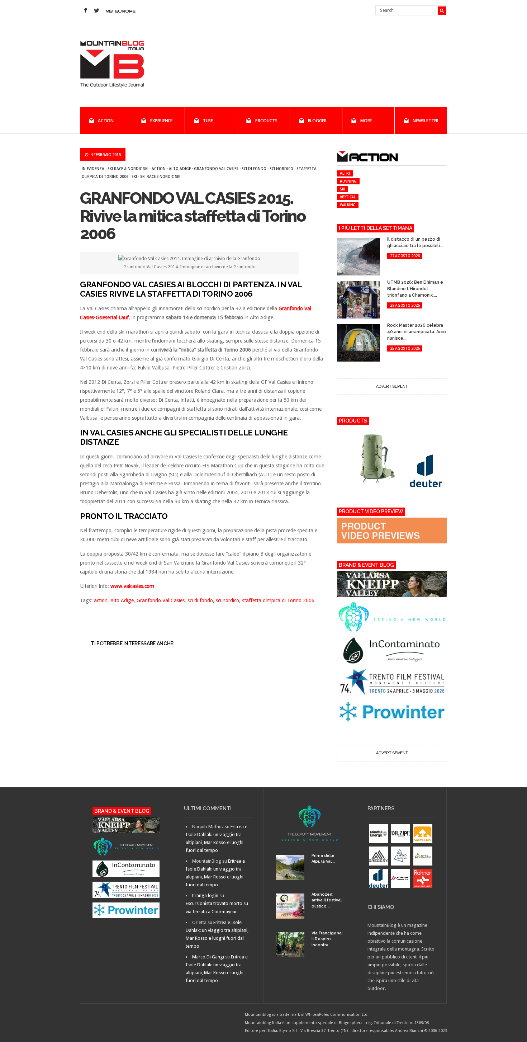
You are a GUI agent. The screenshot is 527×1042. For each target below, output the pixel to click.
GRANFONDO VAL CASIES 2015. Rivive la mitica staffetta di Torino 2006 (192, 216)
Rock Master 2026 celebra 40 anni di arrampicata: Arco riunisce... (416, 332)
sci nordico (281, 168)
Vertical (348, 196)
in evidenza (93, 168)
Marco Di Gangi (208, 957)
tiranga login (205, 895)
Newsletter (425, 121)
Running (348, 181)
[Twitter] (96, 10)
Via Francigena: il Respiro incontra (327, 939)
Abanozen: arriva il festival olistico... (327, 900)
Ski (134, 176)
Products (266, 121)
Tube (208, 121)
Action (106, 121)
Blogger (317, 121)
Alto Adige (180, 168)
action (159, 168)
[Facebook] (85, 10)
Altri (345, 173)
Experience (161, 121)
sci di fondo (254, 168)
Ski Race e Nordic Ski (160, 176)
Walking (348, 204)
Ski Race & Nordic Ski (128, 168)
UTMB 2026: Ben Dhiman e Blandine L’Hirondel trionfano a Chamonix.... (415, 289)
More (366, 121)
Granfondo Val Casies (216, 168)
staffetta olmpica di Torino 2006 (278, 600)
